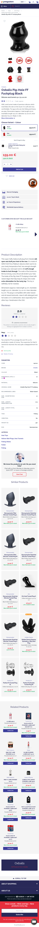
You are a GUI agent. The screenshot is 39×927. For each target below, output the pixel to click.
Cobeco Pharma (13, 143)
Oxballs (3, 87)
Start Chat (19, 474)
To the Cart (10, 730)
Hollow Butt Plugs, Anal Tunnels (9, 12)
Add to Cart (19, 169)
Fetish (3, 445)
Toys (9, 10)
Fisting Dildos (6, 442)
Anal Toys (16, 10)
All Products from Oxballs (19, 867)
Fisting (3, 448)
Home (3, 10)
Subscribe (19, 914)
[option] (19, 228)
